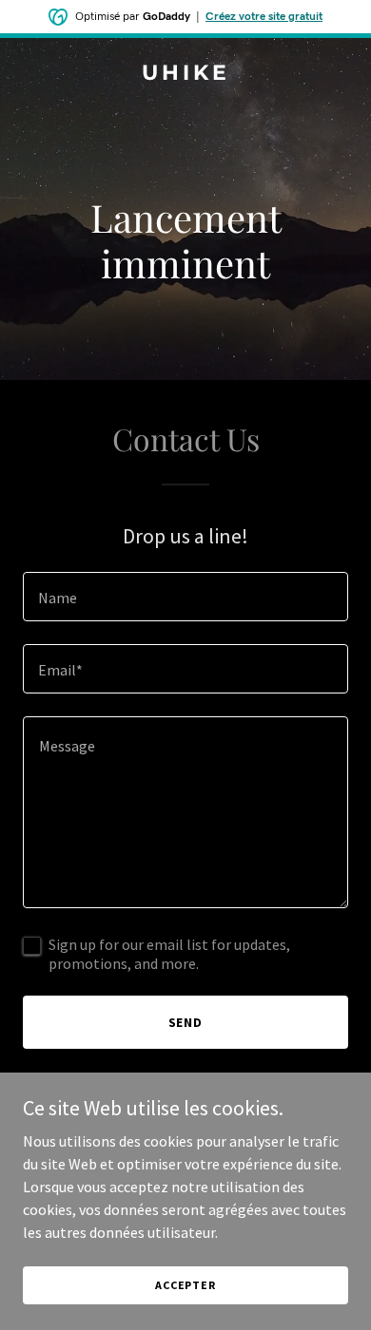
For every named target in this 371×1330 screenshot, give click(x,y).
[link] (185, 74)
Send (186, 1022)
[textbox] (185, 596)
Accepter (185, 1285)
